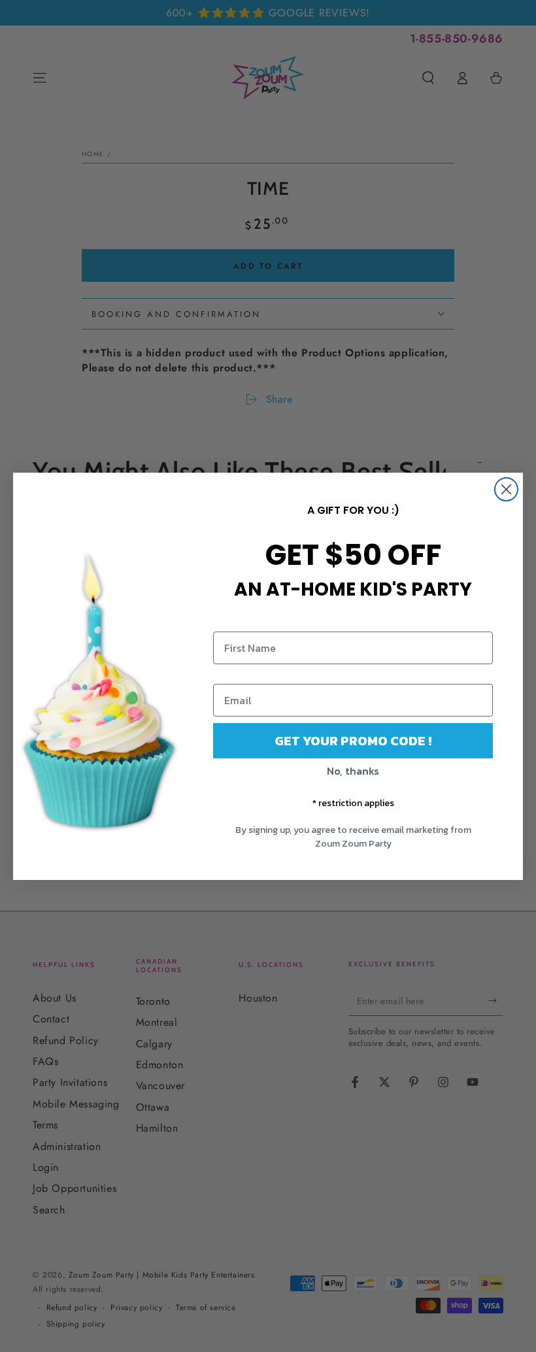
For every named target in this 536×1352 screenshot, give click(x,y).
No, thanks (353, 771)
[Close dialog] (506, 489)
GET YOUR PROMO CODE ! (353, 741)
